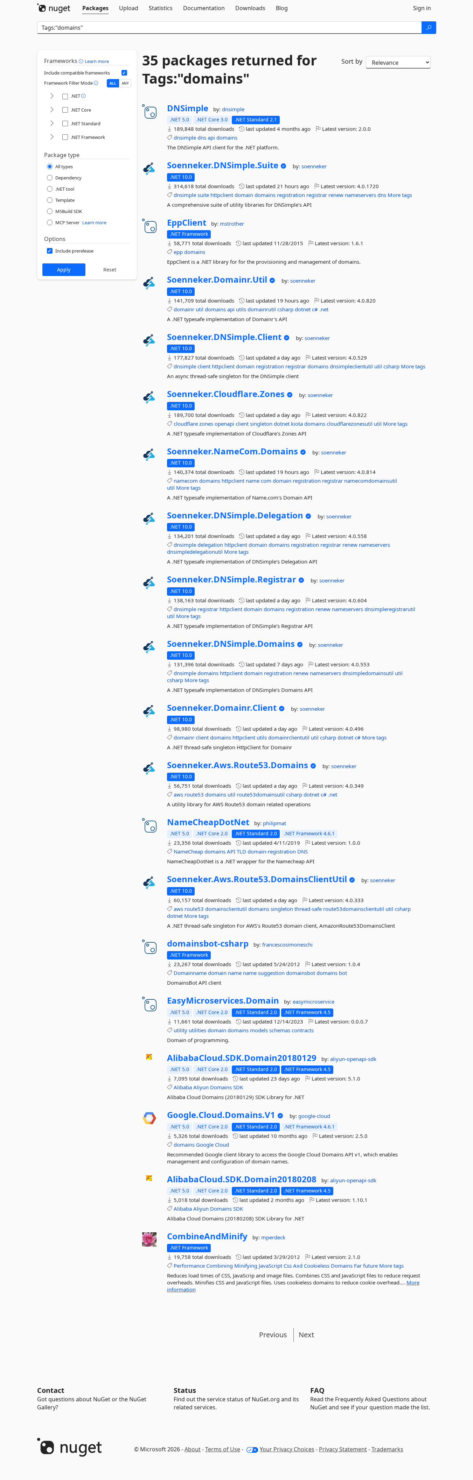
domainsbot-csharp (208, 943)
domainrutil (262, 309)
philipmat (274, 823)
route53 (194, 794)
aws (178, 794)
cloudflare (186, 423)
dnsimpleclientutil (351, 366)
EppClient (186, 222)
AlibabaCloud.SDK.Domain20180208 (242, 1179)
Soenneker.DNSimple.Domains (231, 643)
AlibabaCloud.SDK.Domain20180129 (242, 1058)
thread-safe (308, 908)
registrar (316, 194)
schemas (279, 1030)
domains (226, 137)
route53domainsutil (261, 794)
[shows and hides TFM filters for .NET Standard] (52, 123)
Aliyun (201, 1087)
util (199, 309)
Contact (50, 1390)
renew (335, 194)
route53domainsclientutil (353, 908)
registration (291, 194)
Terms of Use (222, 1449)
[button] (82, 61)
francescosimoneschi (287, 944)
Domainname (190, 972)
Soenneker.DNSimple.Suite (222, 165)
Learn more (97, 61)
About (193, 1449)
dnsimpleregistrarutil (389, 609)
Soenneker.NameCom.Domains (232, 451)
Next (306, 1334)
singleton (261, 423)
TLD (241, 851)
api (211, 137)
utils (241, 309)
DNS (302, 851)
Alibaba (183, 1087)
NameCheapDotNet (208, 822)
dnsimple (233, 109)
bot (343, 972)
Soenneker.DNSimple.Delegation (235, 515)
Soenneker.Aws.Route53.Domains (237, 765)
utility (180, 1030)
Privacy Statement (343, 1449)
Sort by (351, 61)
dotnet (303, 309)
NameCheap (188, 851)
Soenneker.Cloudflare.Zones (226, 394)
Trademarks (387, 1449)
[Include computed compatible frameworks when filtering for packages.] (124, 72)
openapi (224, 423)
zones (206, 423)
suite (203, 194)
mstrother (232, 223)
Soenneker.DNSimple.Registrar (231, 579)
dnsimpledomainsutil (368, 673)
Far (358, 1265)
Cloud (222, 1144)
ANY (125, 83)
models (259, 1030)
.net (323, 309)
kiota (297, 423)
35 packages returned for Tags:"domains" (229, 69)
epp (178, 251)
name (252, 480)
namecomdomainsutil (370, 480)
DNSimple (187, 108)
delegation (210, 544)
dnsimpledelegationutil (195, 551)
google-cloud (314, 1115)
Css (288, 1265)
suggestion (271, 972)
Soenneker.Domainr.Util (217, 279)
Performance (189, 1265)
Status (185, 1390)
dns (201, 137)
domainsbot (300, 972)
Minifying (245, 1265)
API (231, 851)
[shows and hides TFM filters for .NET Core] (52, 110)
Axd (297, 1265)
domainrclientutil (288, 737)
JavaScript (270, 1265)
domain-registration (272, 851)
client (203, 366)
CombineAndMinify (207, 1236)
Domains (221, 1087)
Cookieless (316, 1265)
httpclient (221, 194)
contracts (303, 1030)
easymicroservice (313, 1001)
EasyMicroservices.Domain (223, 1000)
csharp (285, 309)
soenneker (314, 166)
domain (244, 194)
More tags (400, 194)
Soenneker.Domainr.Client (222, 707)
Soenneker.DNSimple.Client (224, 337)
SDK (238, 1087)
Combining (219, 1265)
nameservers (360, 194)
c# (315, 309)
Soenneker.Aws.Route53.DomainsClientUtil (257, 879)
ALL (113, 83)
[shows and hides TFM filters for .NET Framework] (52, 137)
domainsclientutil (226, 908)
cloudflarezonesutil (350, 423)
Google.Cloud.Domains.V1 (221, 1115)
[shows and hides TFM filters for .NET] (52, 96)
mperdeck (273, 1237)
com (266, 480)
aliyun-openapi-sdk (353, 1058)
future (370, 1265)
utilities (197, 1030)
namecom (186, 480)
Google (205, 1144)
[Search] (429, 27)
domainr (184, 309)
